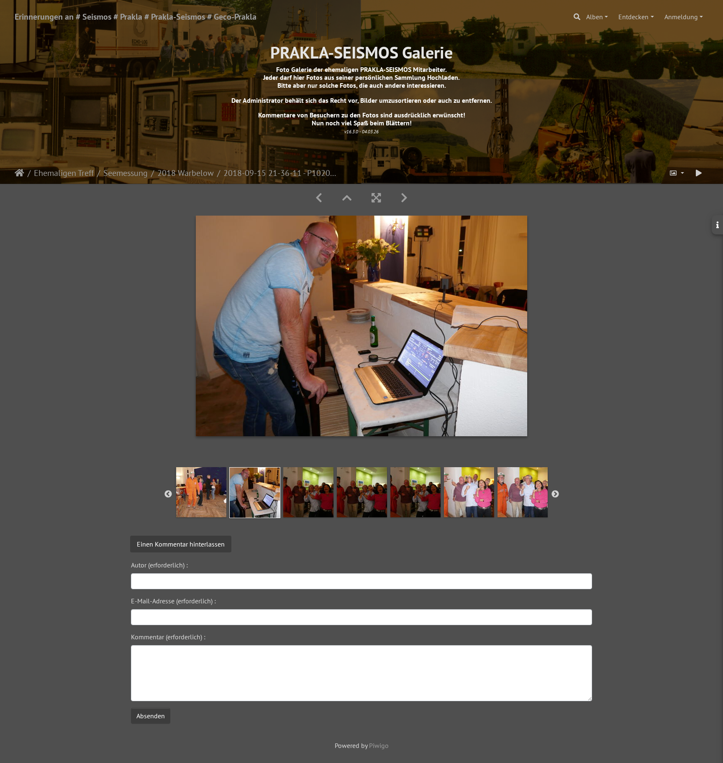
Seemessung (125, 173)
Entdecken (633, 17)
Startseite (19, 173)
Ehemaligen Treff (64, 173)
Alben (594, 17)
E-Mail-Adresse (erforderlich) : (173, 601)
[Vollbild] (376, 198)
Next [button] (555, 494)
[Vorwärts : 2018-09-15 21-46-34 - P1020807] (404, 198)
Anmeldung (681, 17)
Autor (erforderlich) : (159, 565)
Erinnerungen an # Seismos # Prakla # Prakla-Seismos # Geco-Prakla (135, 16)
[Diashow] (698, 173)
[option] (201, 492)
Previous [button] (168, 494)
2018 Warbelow (185, 173)
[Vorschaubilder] (347, 198)
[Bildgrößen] (677, 173)
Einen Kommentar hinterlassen (181, 544)
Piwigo (379, 745)
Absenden (150, 716)
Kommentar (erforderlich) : (168, 637)
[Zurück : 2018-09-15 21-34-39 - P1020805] (318, 198)
